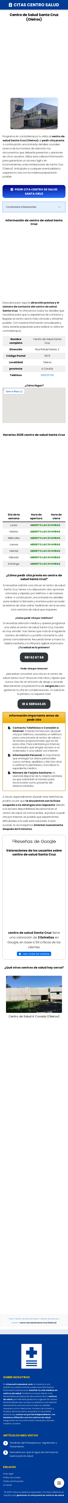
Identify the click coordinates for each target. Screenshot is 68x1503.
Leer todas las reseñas (36, 953)
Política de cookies (12, 1477)
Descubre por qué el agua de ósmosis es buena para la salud (34, 1454)
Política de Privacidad (13, 1481)
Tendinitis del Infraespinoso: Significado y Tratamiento (33, 1444)
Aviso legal (8, 1473)
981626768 (47, 375)
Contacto (7, 1485)
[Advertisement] (34, 60)
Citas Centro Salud (36, 5)
